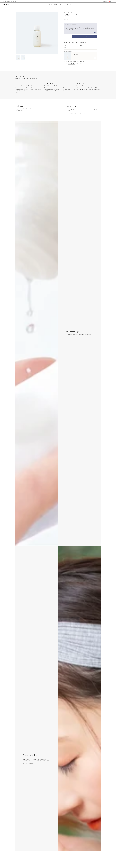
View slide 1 (94, 32)
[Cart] (112, 5)
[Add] (95, 58)
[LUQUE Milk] (67, 56)
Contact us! (13, 1)
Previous (15, 33)
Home (65, 12)
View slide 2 (95, 32)
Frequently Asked (71, 63)
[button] (50, 4)
